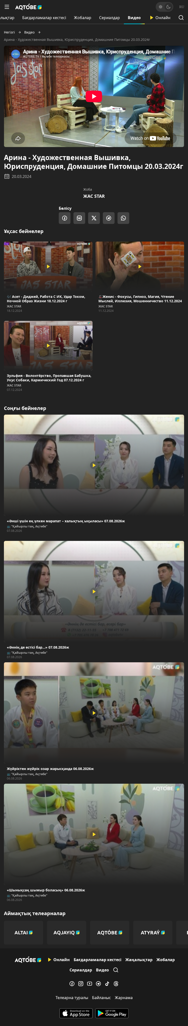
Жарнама (124, 997)
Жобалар (82, 17)
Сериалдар (109, 17)
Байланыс (101, 997)
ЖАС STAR (94, 196)
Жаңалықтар (139, 959)
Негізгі (9, 32)
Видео (134, 17)
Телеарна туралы (72, 997)
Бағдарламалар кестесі (44, 17)
